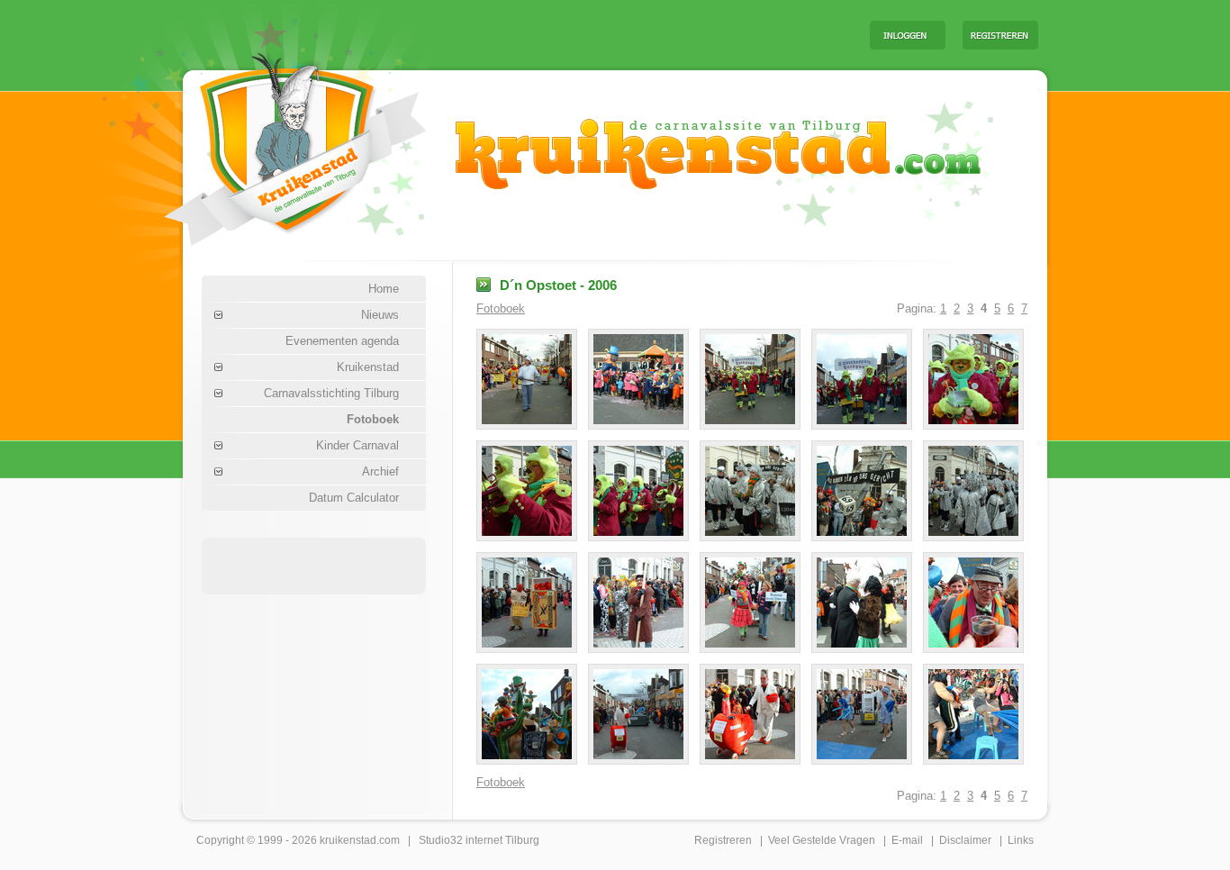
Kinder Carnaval (357, 445)
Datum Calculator (354, 497)
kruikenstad (348, 840)
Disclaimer (965, 840)
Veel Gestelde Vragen (821, 840)
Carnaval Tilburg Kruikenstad (265, 143)
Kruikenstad (368, 367)
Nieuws (380, 315)
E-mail (907, 840)
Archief (380, 471)
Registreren (723, 840)
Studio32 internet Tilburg (479, 840)
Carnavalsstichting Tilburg (331, 393)
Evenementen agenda (342, 341)
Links (1021, 840)
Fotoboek (373, 419)
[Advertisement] (632, 34)
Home (383, 288)
